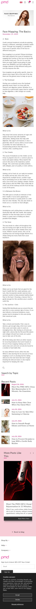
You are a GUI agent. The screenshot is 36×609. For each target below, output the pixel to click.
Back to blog (19, 532)
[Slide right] (33, 453)
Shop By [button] (4, 540)
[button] (33, 2)
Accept (17, 595)
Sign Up (7, 572)
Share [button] (7, 39)
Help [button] (3, 545)
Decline (17, 599)
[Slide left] (30, 453)
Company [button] (5, 550)
